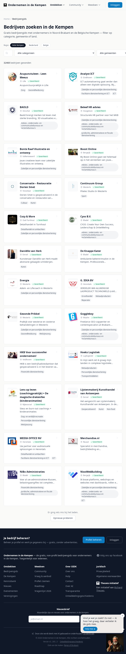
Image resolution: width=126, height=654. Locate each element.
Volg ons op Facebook (111, 555)
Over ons (70, 571)
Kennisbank (10, 581)
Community (75, 4)
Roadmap (39, 586)
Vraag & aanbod (43, 576)
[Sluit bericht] (122, 616)
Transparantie (72, 590)
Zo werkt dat (88, 633)
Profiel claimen (42, 581)
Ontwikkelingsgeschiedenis (79, 595)
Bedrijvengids (11, 571)
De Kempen (10, 576)
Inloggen (115, 4)
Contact (69, 581)
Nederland (33, 45)
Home (7, 18)
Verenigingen (11, 595)
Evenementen (11, 590)
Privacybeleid (103, 571)
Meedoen (93, 4)
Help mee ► (90, 629)
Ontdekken (56, 4)
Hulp (67, 576)
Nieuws (7, 586)
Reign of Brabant (71, 645)
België (46, 45)
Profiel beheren (94, 539)
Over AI (69, 586)
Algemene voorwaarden (108, 576)
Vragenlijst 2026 (43, 590)
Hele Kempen (18, 45)
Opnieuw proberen (63, 518)
